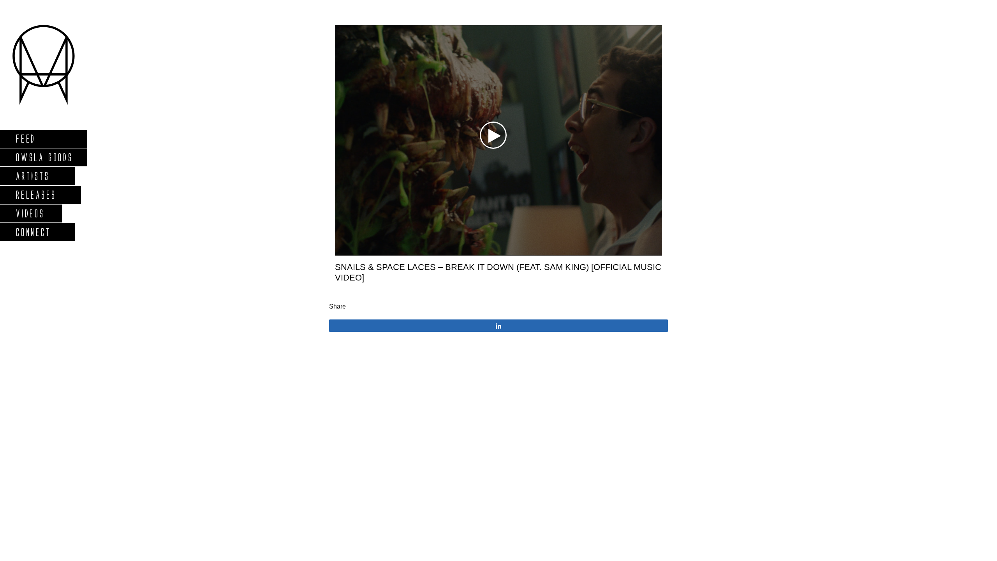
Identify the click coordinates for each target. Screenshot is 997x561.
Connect (33, 232)
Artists (32, 176)
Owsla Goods (44, 157)
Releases (36, 194)
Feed (25, 138)
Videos (30, 213)
